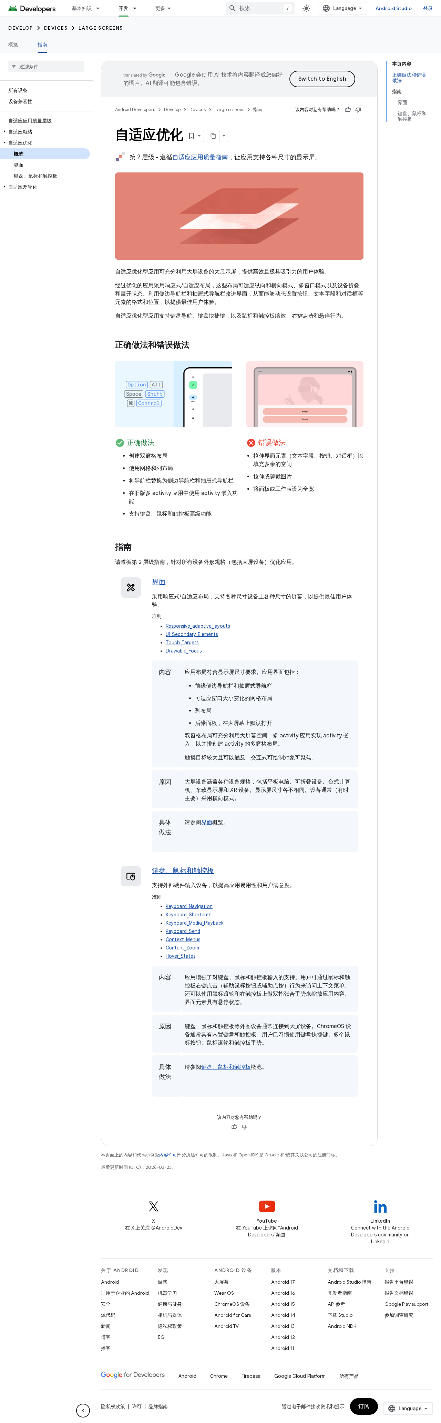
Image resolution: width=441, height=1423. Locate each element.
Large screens (101, 28)
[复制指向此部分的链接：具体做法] (166, 842)
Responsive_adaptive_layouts (198, 626)
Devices (56, 28)
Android (110, 1282)
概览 (13, 44)
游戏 (162, 1282)
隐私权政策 (170, 1326)
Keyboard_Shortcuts (188, 915)
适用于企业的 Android (125, 1293)
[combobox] (260, 8)
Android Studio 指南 (349, 1282)
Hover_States (180, 956)
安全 (106, 1304)
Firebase (251, 1376)
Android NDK (342, 1326)
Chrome (219, 1376)
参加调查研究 (398, 1315)
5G (161, 1337)
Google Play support (406, 1304)
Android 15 (283, 1304)
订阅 (364, 1406)
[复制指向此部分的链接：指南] (138, 548)
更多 (160, 8)
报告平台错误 (398, 1282)
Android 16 (283, 1293)
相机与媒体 (170, 1315)
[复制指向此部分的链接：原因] (166, 792)
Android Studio (394, 8)
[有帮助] (348, 110)
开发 (124, 8)
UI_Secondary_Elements (192, 634)
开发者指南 (340, 1293)
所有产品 (349, 1376)
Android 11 (282, 1348)
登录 (428, 8)
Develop (20, 28)
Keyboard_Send (183, 931)
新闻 (106, 1326)
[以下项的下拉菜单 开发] (138, 8)
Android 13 (283, 1326)
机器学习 (167, 1293)
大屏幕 (221, 1282)
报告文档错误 (398, 1293)
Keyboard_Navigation (189, 906)
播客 (106, 1348)
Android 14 (283, 1315)
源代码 (108, 1315)
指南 (43, 44)
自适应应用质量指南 (200, 157)
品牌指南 (158, 1406)
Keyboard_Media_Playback (195, 923)
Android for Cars (232, 1315)
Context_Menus (183, 940)
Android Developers (135, 109)
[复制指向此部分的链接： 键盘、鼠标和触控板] (222, 871)
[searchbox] (46, 66)
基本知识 (82, 8)
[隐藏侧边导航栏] (83, 1410)
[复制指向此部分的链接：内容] (166, 682)
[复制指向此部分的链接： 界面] (174, 582)
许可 (137, 1406)
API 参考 (336, 1304)
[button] (45, 131)
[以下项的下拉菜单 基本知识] (101, 8)
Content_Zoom (182, 948)
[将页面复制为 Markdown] (213, 136)
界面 (159, 582)
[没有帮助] (358, 110)
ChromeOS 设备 (232, 1304)
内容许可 (168, 1155)
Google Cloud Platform (300, 1376)
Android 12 (283, 1337)
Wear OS (224, 1293)
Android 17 (283, 1282)
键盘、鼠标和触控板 (183, 870)
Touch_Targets (182, 643)
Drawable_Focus (184, 651)
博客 (106, 1337)
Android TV (226, 1326)
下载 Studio (340, 1315)
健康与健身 (170, 1304)
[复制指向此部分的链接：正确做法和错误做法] (196, 345)
